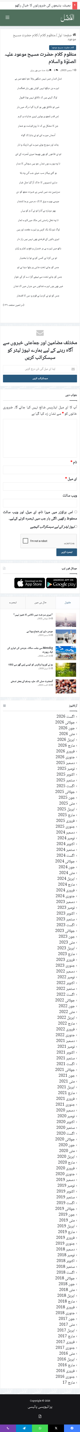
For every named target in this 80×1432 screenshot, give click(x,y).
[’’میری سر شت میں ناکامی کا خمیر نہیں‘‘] (66, 620)
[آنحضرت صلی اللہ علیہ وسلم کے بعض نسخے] (66, 686)
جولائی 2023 (65, 931)
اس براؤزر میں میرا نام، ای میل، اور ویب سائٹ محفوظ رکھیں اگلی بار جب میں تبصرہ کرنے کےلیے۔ (40, 515)
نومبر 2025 (66, 769)
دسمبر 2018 (65, 1250)
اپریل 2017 (66, 1331)
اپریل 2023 (66, 948)
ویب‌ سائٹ (70, 496)
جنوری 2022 (65, 1035)
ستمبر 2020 (65, 1128)
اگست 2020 (66, 1134)
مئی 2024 (67, 873)
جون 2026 (67, 728)
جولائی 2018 (65, 1279)
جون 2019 (67, 1215)
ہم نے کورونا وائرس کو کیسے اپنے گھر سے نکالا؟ (30, 665)
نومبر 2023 (66, 908)
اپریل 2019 (66, 1226)
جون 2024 (67, 867)
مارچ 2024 (66, 885)
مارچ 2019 (66, 1232)
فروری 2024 (65, 891)
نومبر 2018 (66, 1255)
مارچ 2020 (66, 1163)
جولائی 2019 (65, 1209)
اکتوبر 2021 (66, 1053)
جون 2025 (67, 798)
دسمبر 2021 (65, 1041)
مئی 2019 (67, 1221)
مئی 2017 (67, 1325)
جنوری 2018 (65, 1313)
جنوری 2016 (65, 1377)
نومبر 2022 (66, 977)
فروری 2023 (65, 960)
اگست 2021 (66, 1064)
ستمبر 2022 (65, 989)
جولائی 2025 (65, 792)
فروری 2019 (65, 1238)
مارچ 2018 (66, 1302)
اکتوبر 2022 (66, 983)
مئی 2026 (67, 734)
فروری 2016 (65, 1371)
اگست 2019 (66, 1203)
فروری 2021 (65, 1099)
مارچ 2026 (66, 746)
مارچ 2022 (66, 1024)
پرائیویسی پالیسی (40, 1407)
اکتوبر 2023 (66, 914)
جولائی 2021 (65, 1070)
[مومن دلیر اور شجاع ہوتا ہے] (66, 637)
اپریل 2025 (66, 809)
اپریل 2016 (66, 1360)
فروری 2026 (65, 752)
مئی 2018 (67, 1290)
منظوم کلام (47, 35)
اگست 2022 (66, 995)
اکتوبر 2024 (66, 844)
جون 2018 (67, 1284)
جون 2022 (67, 1006)
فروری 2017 (65, 1342)
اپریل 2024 (66, 879)
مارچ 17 (69, 1383)
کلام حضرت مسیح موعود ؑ (62, 48)
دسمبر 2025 (65, 763)
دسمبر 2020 (65, 1111)
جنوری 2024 (65, 896)
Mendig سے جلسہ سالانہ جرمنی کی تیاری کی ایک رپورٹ (30, 650)
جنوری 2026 (65, 757)
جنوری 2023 (65, 966)
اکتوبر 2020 (66, 1122)
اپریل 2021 (66, 1087)
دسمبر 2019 (65, 1180)
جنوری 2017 (65, 1348)
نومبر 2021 (66, 1047)
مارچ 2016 (66, 1365)
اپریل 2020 (66, 1157)
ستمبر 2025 (65, 781)
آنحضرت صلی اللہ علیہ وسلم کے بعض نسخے (32, 681)
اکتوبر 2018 (66, 1261)
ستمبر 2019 (65, 1197)
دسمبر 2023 (65, 902)
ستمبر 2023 (65, 919)
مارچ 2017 (66, 1336)
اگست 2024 (66, 856)
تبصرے (13, 602)
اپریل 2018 (66, 1296)
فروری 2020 (65, 1168)
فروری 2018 (65, 1307)
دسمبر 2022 (65, 972)
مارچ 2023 (66, 954)
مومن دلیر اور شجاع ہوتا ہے (40, 631)
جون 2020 (67, 1145)
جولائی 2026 (65, 723)
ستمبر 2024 (65, 850)
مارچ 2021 (66, 1093)
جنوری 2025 (65, 827)
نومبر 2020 (66, 1116)
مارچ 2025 (66, 815)
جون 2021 (67, 1076)
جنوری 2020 (65, 1174)
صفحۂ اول (65, 35)
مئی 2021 (67, 1082)
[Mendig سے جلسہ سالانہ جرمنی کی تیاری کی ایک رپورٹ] (66, 653)
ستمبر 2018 (65, 1267)
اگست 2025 (66, 786)
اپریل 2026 (66, 740)
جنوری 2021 (65, 1105)
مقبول (68, 602)
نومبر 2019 (66, 1186)
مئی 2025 (67, 804)
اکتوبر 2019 (66, 1192)
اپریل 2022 (66, 1018)
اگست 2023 (66, 925)
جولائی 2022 (65, 1001)
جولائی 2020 (65, 1140)
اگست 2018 (66, 1273)
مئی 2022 (67, 1012)
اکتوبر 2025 (66, 775)
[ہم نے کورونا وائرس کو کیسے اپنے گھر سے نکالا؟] (66, 670)
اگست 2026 (66, 717)
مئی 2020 (67, 1151)
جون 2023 (67, 937)
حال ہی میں (40, 602)
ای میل (71, 479)
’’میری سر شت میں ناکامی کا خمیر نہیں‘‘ (33, 615)
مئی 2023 (67, 943)
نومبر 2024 (66, 838)
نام (74, 462)
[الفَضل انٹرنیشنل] (67, 17)
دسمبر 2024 (65, 833)
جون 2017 (67, 1319)
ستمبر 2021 (65, 1058)
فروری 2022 (65, 1030)
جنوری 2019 (65, 1244)
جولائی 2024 (65, 862)
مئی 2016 (67, 1354)
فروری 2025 (65, 821)
